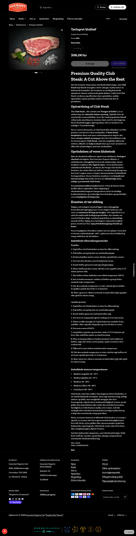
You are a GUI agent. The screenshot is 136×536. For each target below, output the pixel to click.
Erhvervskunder (78, 480)
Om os (74, 470)
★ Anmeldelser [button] (134, 270)
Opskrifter (75, 473)
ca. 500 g (77, 48)
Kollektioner (21, 25)
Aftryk (105, 464)
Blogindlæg (76, 477)
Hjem (11, 25)
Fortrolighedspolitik (111, 472)
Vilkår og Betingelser (111, 468)
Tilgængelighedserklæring (113, 481)
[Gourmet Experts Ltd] (18, 7)
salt (109, 314)
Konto (103, 7)
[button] (4, 531)
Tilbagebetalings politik (112, 477)
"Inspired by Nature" (54, 515)
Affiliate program (47, 494)
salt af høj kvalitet (105, 265)
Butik (73, 467)
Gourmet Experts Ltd (35, 515)
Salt (117, 292)
